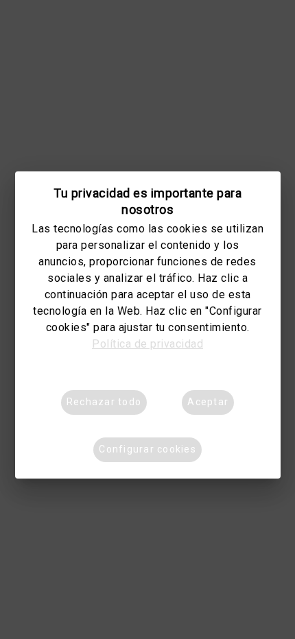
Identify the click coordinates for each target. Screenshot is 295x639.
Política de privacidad (147, 343)
